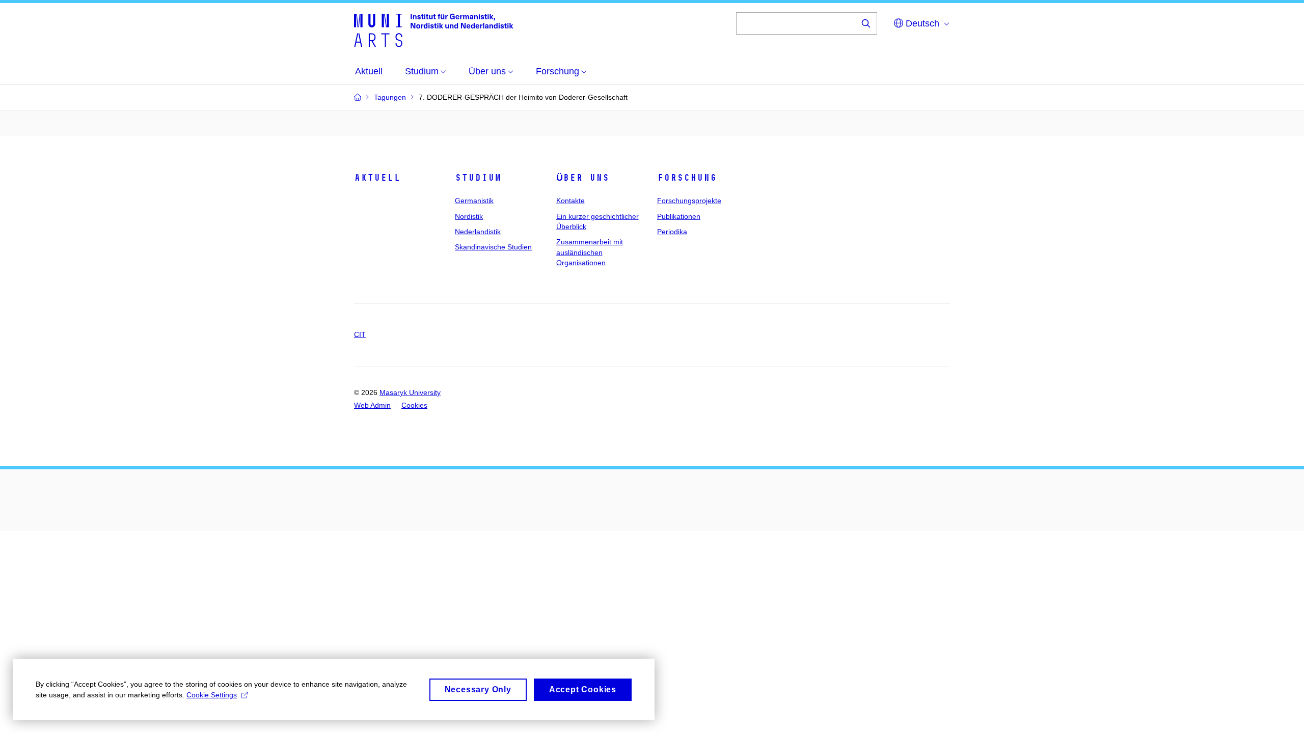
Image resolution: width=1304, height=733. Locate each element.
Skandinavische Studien (493, 247)
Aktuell (377, 177)
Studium (478, 177)
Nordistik (469, 216)
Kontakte (570, 200)
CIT (360, 334)
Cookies (414, 405)
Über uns (582, 177)
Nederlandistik (478, 232)
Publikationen (678, 216)
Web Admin (372, 405)
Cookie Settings (211, 695)
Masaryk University (410, 392)
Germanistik (474, 200)
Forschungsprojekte (689, 200)
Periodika (672, 232)
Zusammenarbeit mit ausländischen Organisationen (589, 252)
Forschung (687, 177)
